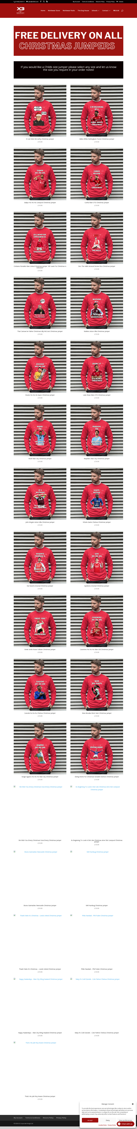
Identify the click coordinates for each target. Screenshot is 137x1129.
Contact (105, 11)
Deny (108, 1120)
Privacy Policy (110, 2)
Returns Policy (100, 2)
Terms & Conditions (88, 2)
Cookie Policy (103, 1125)
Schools (94, 11)
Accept (90, 1120)
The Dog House (83, 11)
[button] (133, 1104)
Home (43, 11)
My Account (76, 2)
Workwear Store (54, 11)
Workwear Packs (69, 11)
